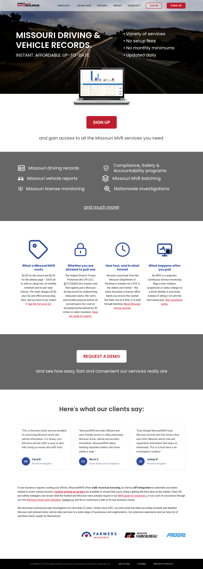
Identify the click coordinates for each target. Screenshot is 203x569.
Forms (142, 563)
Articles (124, 563)
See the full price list (39, 303)
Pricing (102, 5)
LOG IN (154, 5)
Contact (134, 5)
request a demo (101, 356)
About (117, 5)
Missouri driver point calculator (44, 499)
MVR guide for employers (132, 495)
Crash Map (84, 5)
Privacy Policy (163, 563)
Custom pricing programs (69, 491)
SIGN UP (176, 5)
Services (63, 5)
